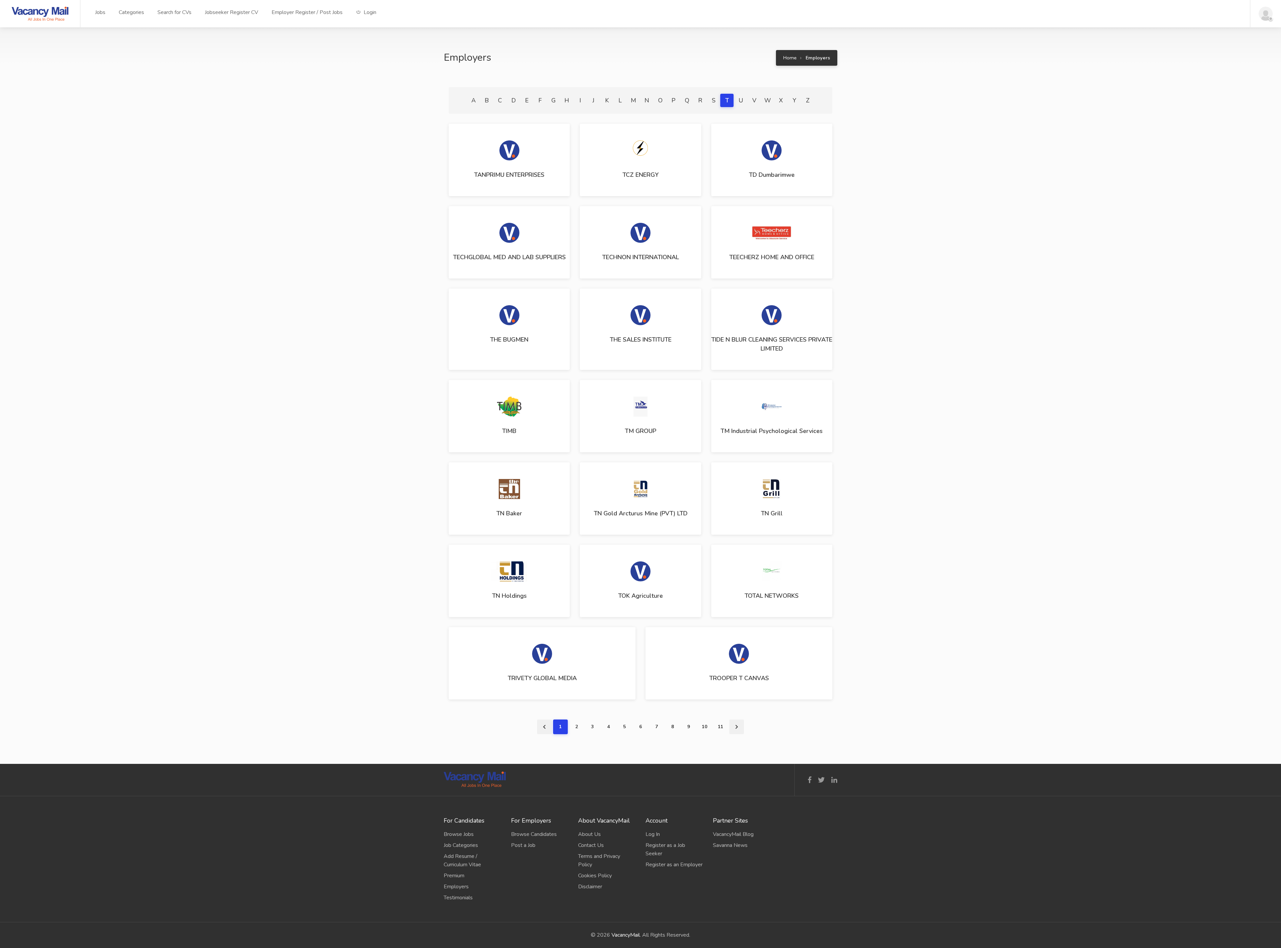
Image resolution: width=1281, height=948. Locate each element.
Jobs (100, 12)
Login (369, 12)
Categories (131, 12)
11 (720, 727)
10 (704, 727)
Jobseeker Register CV (231, 12)
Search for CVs (174, 12)
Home (790, 57)
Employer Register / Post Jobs (307, 12)
